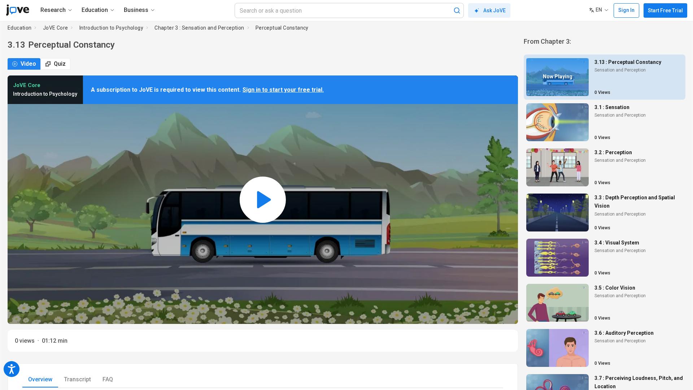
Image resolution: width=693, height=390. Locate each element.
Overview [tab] (40, 379)
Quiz (60, 63)
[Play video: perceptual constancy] (263, 199)
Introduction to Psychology (111, 28)
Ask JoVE (494, 10)
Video (28, 63)
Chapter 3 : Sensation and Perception (199, 28)
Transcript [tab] (77, 379)
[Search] (457, 10)
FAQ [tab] (108, 379)
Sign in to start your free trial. (283, 89)
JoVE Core (55, 28)
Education (20, 28)
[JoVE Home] (17, 10)
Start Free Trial (665, 10)
